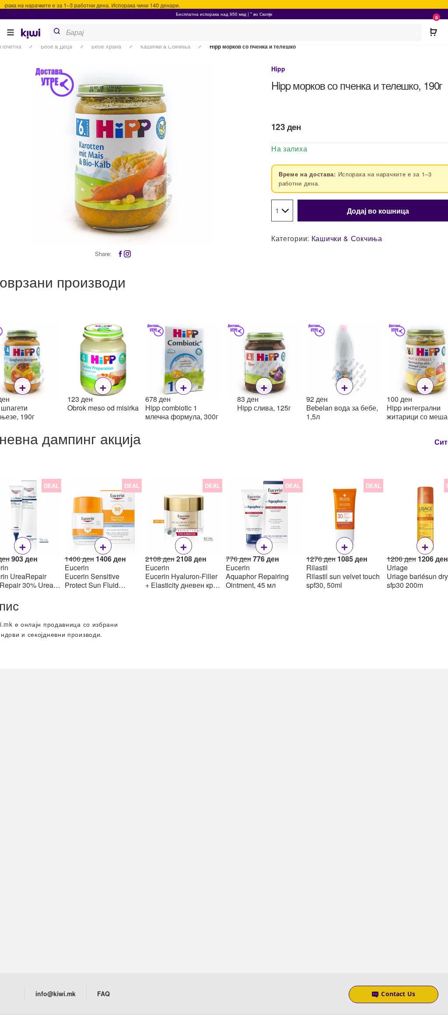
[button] (10, 32)
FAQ (103, 993)
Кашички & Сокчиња (347, 238)
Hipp (278, 68)
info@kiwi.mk (55, 993)
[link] (33, 34)
